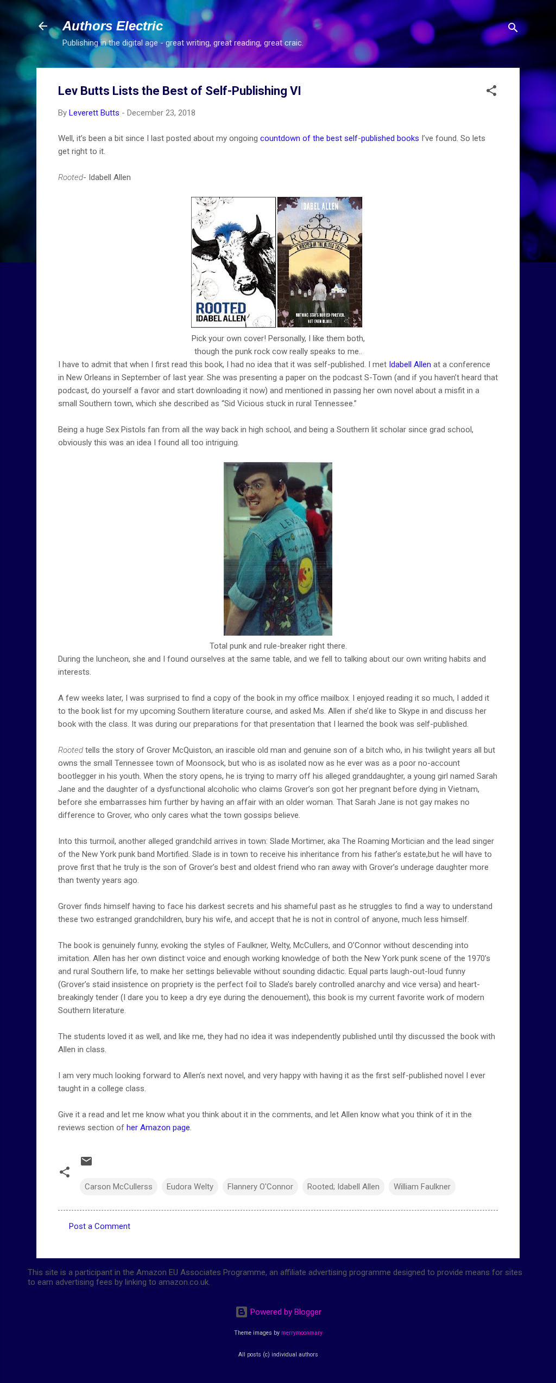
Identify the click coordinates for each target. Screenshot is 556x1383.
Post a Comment (99, 1226)
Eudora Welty (190, 1187)
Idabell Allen (410, 364)
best (334, 138)
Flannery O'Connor (260, 1187)
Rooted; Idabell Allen (343, 1187)
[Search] (513, 29)
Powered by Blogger (284, 1312)
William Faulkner (422, 1187)
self (351, 138)
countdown (280, 138)
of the (313, 138)
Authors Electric (112, 25)
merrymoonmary (302, 1332)
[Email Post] (86, 1165)
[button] (491, 92)
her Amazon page (158, 1127)
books (408, 138)
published (378, 138)
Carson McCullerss (119, 1187)
